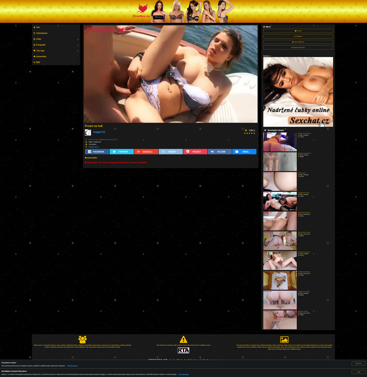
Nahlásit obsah (94, 147)
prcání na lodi (112, 139)
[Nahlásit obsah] (86, 147)
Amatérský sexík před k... (304, 252)
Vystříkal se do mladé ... (304, 291)
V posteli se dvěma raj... (304, 271)
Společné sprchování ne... (305, 153)
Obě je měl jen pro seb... (304, 232)
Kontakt (299, 31)
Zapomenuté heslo (299, 47)
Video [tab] (38, 38)
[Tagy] (86, 139)
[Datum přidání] (86, 144)
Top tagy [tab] (40, 50)
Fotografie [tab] (40, 44)
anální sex (92, 139)
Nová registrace (299, 42)
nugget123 (99, 132)
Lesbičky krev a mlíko (303, 192)
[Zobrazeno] (246, 130)
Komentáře (41, 56)
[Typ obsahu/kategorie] (86, 142)
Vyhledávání (41, 33)
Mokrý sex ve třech (303, 311)
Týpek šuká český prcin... (304, 212)
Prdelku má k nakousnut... (305, 133)
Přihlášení (299, 36)
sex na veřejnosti (101, 139)
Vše (38, 27)
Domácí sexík (301, 173)
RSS (38, 62)
